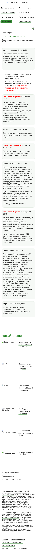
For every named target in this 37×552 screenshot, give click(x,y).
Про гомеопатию (8, 476)
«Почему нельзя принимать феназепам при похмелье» (16, 87)
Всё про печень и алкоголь (25, 453)
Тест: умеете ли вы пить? (11, 479)
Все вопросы (8, 32)
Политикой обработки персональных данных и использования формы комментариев (17, 516)
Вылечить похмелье (7, 8)
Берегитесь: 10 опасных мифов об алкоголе (25, 344)
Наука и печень (24, 12)
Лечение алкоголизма (26, 17)
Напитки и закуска (25, 21)
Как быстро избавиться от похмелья (24, 411)
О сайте (5, 539)
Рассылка (5, 548)
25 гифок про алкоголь (10, 472)
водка (29, 366)
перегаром (23, 390)
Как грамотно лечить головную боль (25, 432)
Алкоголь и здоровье (8, 12)
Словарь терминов (19, 548)
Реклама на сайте (18, 539)
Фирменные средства (26, 8)
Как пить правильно (7, 17)
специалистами (8, 494)
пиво (24, 368)
